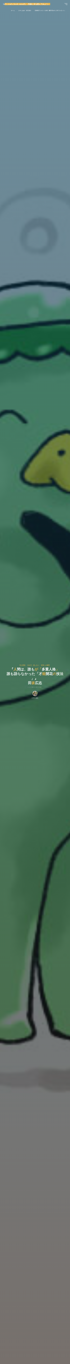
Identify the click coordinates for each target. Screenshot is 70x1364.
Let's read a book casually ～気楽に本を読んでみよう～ (26, 4)
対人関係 (22, 665)
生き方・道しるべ (33, 665)
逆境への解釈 (45, 665)
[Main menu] (65, 4)
